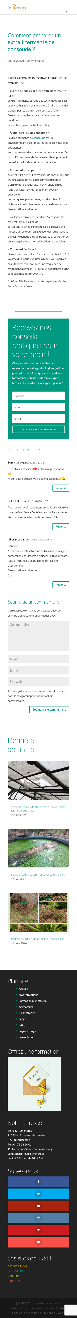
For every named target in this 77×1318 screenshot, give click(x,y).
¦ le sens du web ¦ (54, 1312)
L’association (26, 1037)
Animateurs (26, 1006)
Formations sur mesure (33, 1000)
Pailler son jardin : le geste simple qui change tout (37, 939)
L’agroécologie (28, 1031)
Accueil (23, 988)
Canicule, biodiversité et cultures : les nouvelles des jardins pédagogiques (38, 808)
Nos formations (28, 994)
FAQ (22, 1025)
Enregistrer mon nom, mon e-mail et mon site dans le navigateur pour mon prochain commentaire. (37, 695)
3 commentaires (34, 60)
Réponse (61, 488)
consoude (39, 137)
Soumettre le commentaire (49, 709)
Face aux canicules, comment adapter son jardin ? (38, 874)
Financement (27, 1012)
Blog (22, 1019)
